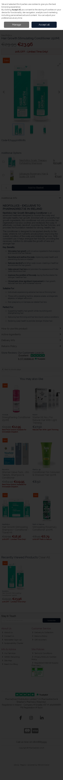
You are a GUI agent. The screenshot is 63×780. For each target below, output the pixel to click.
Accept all (44, 24)
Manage (16, 24)
